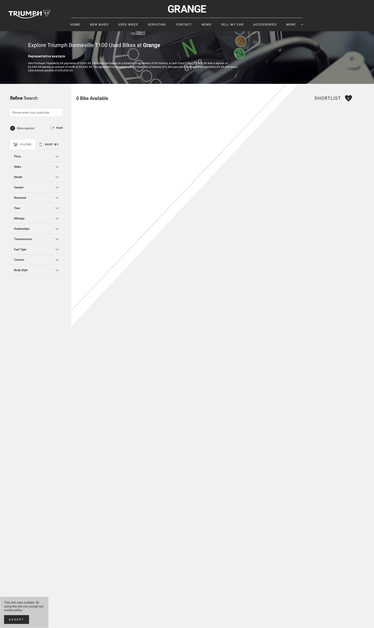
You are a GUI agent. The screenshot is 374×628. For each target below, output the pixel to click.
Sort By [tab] (52, 144)
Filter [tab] (26, 144)
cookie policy (13, 610)
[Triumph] (29, 14)
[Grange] (187, 8)
